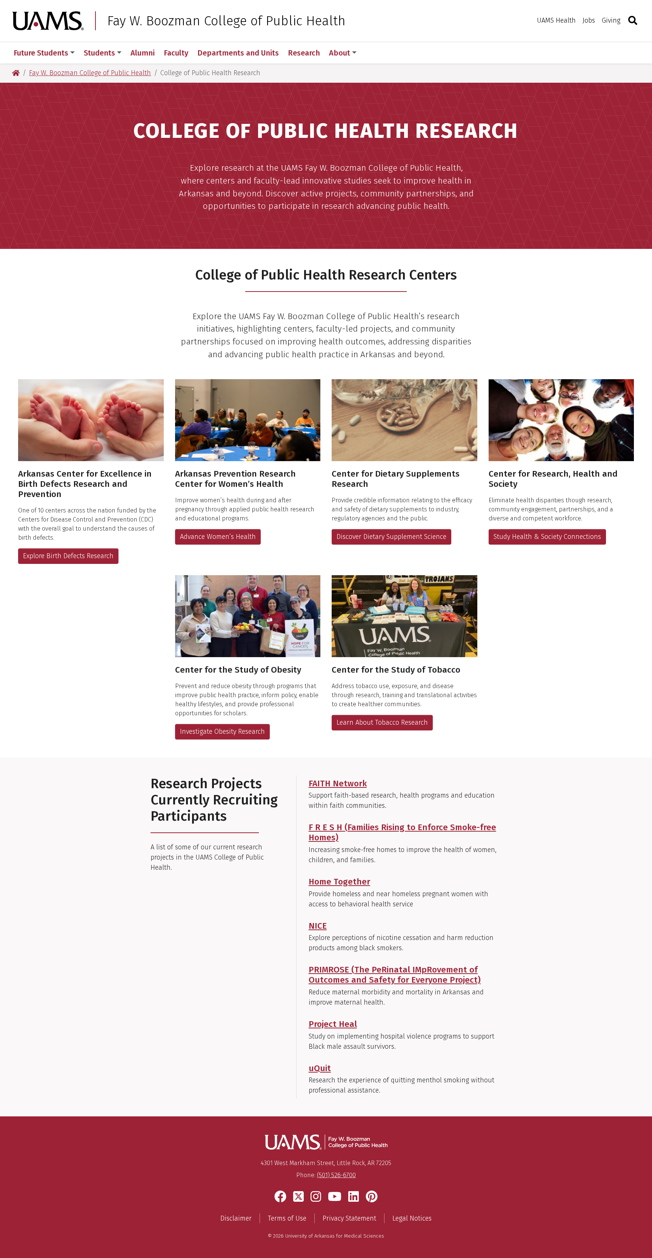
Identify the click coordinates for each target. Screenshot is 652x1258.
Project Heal (333, 1024)
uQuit (320, 1068)
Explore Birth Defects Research (68, 556)
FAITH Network (338, 783)
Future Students (41, 52)
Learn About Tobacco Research (382, 722)
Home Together (339, 882)
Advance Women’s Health (218, 537)
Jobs (589, 20)
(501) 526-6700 (336, 1175)
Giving (611, 20)
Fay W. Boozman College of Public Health (226, 21)
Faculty (176, 52)
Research (304, 52)
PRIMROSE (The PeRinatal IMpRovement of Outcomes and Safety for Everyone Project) (395, 975)
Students (99, 52)
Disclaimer (236, 1218)
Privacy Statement (349, 1218)
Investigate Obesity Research (222, 731)
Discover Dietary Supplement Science (391, 537)
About (339, 52)
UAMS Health (556, 20)
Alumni (143, 52)
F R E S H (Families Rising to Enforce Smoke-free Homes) (402, 832)
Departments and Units (238, 52)
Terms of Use (287, 1218)
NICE (318, 926)
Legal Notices (412, 1218)
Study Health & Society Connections (547, 537)
